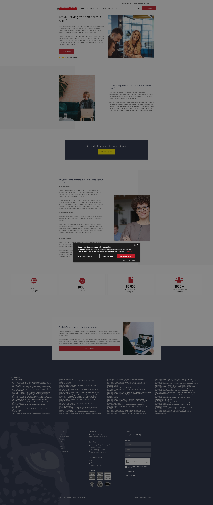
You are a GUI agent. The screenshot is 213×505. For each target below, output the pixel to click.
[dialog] (106, 252)
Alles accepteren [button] (126, 256)
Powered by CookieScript (129, 260)
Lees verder (128, 251)
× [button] (137, 245)
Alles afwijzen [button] (108, 256)
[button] (85, 256)
